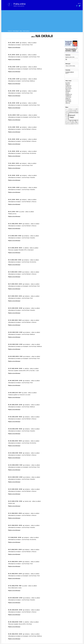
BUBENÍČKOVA (68, 94)
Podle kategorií (16, 30)
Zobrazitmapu (71, 116)
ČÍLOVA (67, 92)
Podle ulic (10, 30)
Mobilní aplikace (26, 30)
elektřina (26, 247)
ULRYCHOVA (68, 97)
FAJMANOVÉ (68, 100)
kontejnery (24, 42)
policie (22, 211)
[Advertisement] (45, 20)
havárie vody (27, 501)
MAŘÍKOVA (67, 98)
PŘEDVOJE (67, 90)
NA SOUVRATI (68, 88)
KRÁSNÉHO (67, 91)
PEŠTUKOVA (68, 87)
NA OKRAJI (67, 82)
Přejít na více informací (14, 47)
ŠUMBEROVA (68, 95)
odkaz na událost (32, 42)
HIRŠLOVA (67, 103)
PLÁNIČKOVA (68, 85)
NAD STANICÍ (68, 101)
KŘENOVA (67, 84)
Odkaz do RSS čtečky (70, 65)
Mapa (21, 30)
